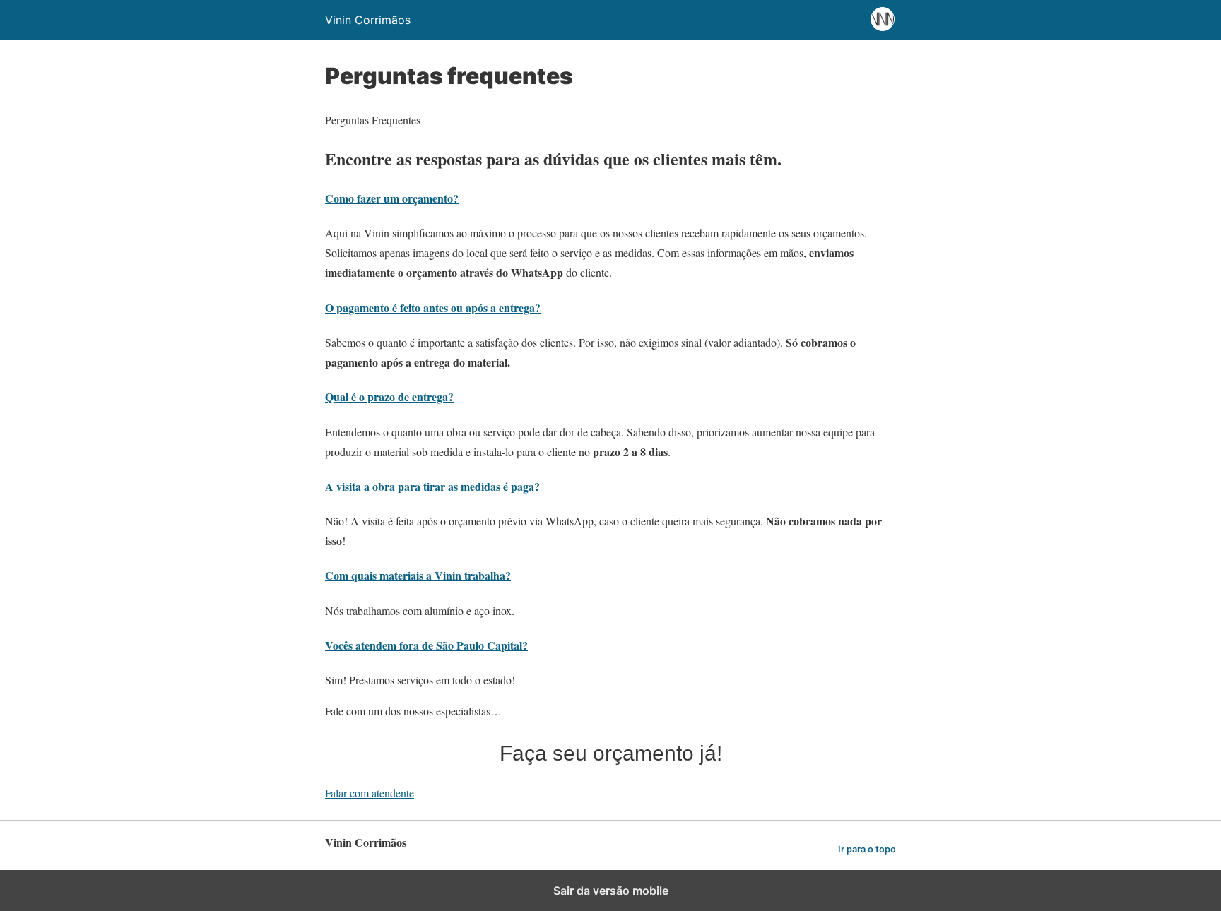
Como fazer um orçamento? (392, 198)
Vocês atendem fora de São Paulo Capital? (426, 645)
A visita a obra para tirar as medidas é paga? (432, 486)
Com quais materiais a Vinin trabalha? (418, 575)
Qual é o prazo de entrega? (389, 396)
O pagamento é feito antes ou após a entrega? (433, 307)
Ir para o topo (867, 849)
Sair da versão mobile (610, 890)
